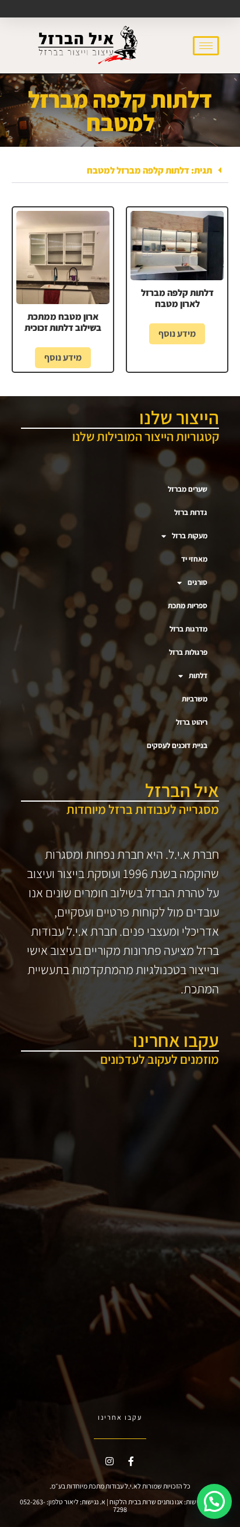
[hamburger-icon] (206, 45)
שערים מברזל (187, 489)
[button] (120, 170)
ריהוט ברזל (191, 722)
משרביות (194, 699)
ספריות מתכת (187, 606)
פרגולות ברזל (188, 652)
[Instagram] (109, 1461)
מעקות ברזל (189, 536)
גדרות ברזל (190, 512)
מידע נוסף (177, 333)
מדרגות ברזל (188, 629)
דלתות (198, 675)
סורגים (197, 582)
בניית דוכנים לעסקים (177, 745)
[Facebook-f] (131, 1461)
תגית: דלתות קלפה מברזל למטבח (149, 170)
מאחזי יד (194, 559)
